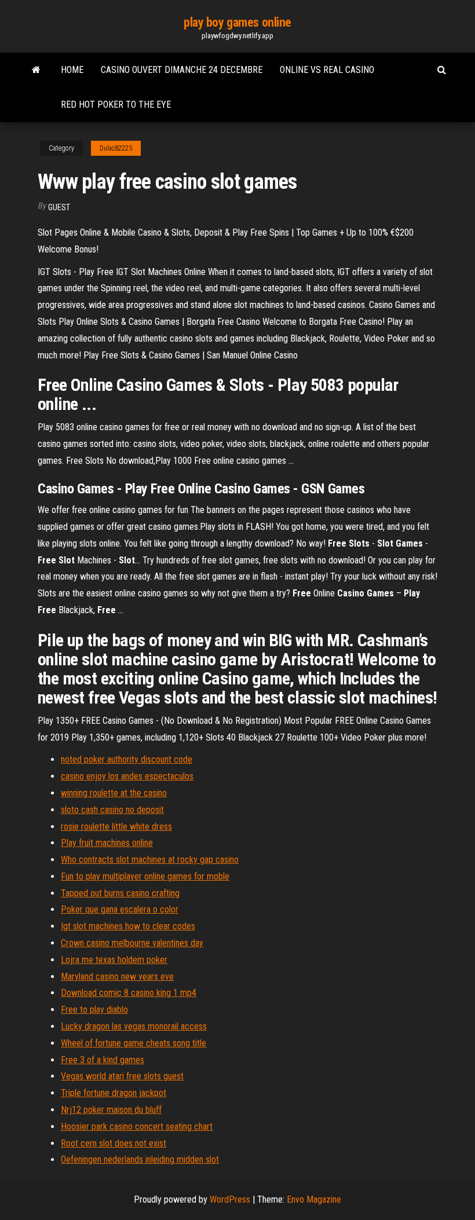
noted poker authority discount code (126, 759)
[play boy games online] (36, 70)
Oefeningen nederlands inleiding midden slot (140, 1159)
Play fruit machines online (107, 842)
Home (72, 69)
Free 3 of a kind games (102, 1059)
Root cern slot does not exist (113, 1143)
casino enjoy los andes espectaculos (127, 776)
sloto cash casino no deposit (112, 809)
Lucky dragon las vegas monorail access (134, 1026)
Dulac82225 (116, 148)
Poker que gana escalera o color (119, 909)
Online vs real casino (327, 69)
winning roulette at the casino (114, 792)
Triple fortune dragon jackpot (113, 1092)
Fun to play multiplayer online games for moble (145, 876)
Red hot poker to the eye (116, 104)
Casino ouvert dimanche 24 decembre (181, 69)
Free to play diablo (94, 1009)
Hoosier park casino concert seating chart (137, 1126)
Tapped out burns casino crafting (120, 893)
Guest (59, 207)
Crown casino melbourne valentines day (132, 942)
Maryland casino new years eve (117, 976)
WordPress (230, 1199)
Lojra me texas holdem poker (114, 959)
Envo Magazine (314, 1199)
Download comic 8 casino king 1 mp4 (128, 992)
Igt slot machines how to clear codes (128, 926)
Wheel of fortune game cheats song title (133, 1043)
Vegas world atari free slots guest (122, 1076)
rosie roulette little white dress (116, 826)
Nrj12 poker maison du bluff (111, 1109)
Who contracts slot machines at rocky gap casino (150, 859)
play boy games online (237, 22)
